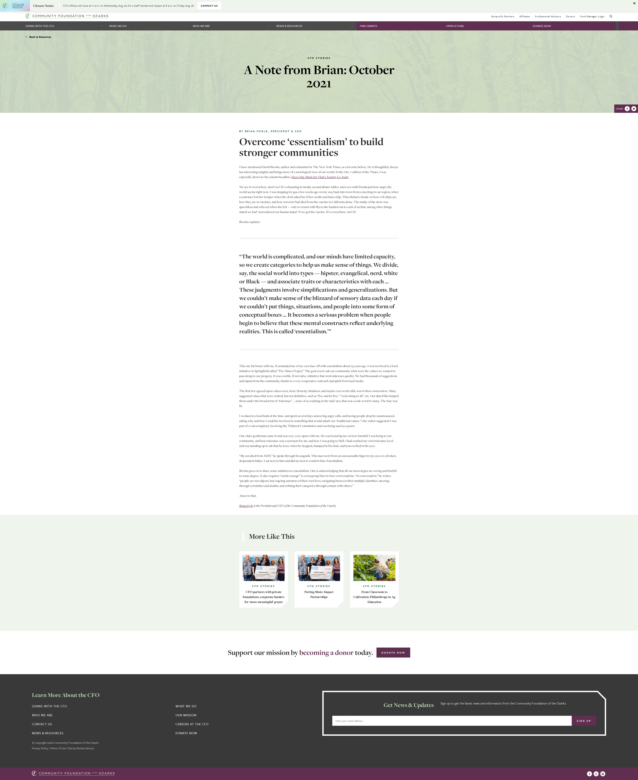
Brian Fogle (246, 505)
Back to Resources (40, 37)
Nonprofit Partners (502, 16)
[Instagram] (596, 773)
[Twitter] (633, 108)
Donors (570, 16)
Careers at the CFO (192, 724)
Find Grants (368, 26)
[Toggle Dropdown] (102, 25)
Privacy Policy (40, 748)
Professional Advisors (548, 16)
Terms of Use (58, 748)
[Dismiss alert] (634, 3)
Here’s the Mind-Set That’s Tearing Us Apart (319, 177)
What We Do (118, 26)
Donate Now (542, 26)
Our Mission (185, 715)
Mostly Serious (85, 748)
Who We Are (201, 26)
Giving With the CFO (40, 26)
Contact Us (209, 5)
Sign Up (584, 721)
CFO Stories (319, 58)
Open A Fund (455, 26)
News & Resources (289, 26)
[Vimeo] (602, 773)
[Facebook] (627, 108)
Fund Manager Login (592, 16)
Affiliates (524, 16)
